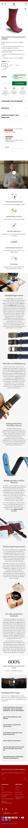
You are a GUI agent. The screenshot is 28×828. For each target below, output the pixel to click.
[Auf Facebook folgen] (2, 809)
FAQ (2, 787)
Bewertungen (18, 792)
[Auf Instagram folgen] (6, 809)
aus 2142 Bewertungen (9, 132)
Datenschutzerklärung (6, 798)
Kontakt (17, 789)
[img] (14, 130)
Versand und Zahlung (6, 792)
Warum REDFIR (19, 794)
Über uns (17, 787)
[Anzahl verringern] (3, 83)
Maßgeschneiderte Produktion (19, 797)
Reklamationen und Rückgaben (6, 795)
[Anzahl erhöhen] (9, 83)
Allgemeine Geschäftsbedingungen (6, 803)
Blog (2, 789)
